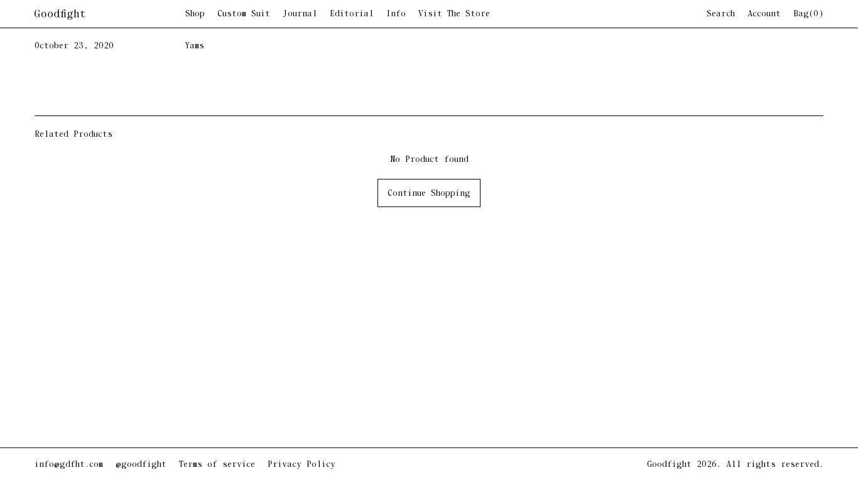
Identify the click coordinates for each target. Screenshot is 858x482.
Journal (300, 14)
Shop (195, 14)
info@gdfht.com (69, 464)
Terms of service (217, 464)
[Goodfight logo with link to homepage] (110, 14)
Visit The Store (454, 14)
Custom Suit (243, 14)
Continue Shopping (429, 193)
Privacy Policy (301, 464)
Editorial (352, 14)
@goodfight (141, 464)
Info (396, 14)
